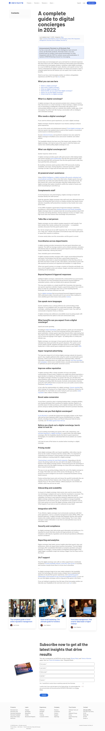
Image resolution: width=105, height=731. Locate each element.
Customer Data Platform (49, 39)
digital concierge (47, 293)
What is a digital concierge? (49, 86)
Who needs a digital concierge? (50, 87)
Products (13, 707)
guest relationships (56, 158)
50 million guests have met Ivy (55, 420)
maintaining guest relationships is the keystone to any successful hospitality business (58, 575)
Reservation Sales (15, 716)
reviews (68, 297)
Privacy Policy (75, 658)
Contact (85, 707)
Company (56, 707)
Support (56, 715)
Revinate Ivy (64, 40)
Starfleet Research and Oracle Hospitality (69, 209)
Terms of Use (64, 686)
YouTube (90, 725)
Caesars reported (74, 387)
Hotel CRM (71, 39)
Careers (56, 713)
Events (41, 713)
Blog (62, 37)
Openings (56, 716)
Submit (44, 695)
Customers (57, 711)
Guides (27, 715)
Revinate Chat (14, 711)
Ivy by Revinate (42, 415)
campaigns (44, 362)
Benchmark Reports (30, 716)
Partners (56, 710)
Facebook (85, 725)
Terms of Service (86, 658)
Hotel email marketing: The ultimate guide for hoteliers (50, 620)
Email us (85, 718)
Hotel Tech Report (50, 330)
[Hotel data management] (82, 600)
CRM (79, 346)
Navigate (42, 711)
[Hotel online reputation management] (22, 600)
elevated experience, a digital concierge (49, 433)
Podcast (27, 710)
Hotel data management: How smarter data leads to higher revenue (81, 621)
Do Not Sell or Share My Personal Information (33, 727)
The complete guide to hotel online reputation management (21, 620)
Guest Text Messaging (61, 39)
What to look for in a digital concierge (52, 94)
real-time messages (76, 360)
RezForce (12, 718)
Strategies (27, 711)
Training (42, 715)
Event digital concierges (74, 128)
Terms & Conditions (54, 660)
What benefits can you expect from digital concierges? (57, 91)
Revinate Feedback (15, 715)
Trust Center (72, 707)
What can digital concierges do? (50, 89)
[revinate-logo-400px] (16, 3)
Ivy (59, 77)
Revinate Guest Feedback (53, 40)
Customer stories (44, 716)
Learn (26, 707)
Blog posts (28, 713)
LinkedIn (81, 725)
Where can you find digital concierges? (52, 92)
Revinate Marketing (15, 713)
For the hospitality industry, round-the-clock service (60, 563)
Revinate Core (14, 710)
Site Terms (20, 727)
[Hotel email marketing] (52, 600)
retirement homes (48, 135)
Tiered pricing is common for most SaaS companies (53, 460)
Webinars (42, 710)
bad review (49, 384)
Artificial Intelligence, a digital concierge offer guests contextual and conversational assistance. (59, 178)
